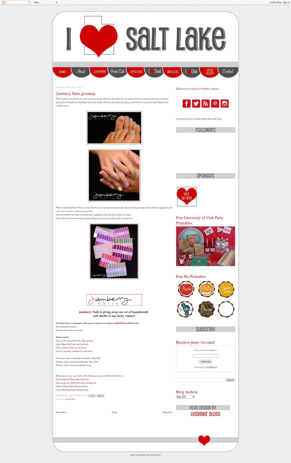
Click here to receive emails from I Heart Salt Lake (199, 118)
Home (114, 412)
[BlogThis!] (93, 395)
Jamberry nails (85, 102)
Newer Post (61, 412)
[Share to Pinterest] (102, 395)
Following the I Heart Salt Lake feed (73, 379)
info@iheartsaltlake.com (127, 323)
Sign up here (87, 340)
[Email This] (89, 395)
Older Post (167, 412)
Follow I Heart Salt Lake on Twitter (72, 386)
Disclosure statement (145, 455)
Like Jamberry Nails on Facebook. (71, 347)
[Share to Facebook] (99, 395)
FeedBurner (211, 367)
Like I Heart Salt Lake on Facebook (72, 344)
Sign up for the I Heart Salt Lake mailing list (76, 382)
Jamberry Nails (70, 207)
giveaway (70, 399)
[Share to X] (96, 395)
